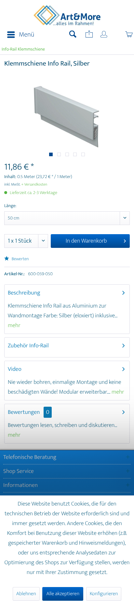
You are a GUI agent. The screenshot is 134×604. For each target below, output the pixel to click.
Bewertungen (24, 412)
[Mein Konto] (104, 34)
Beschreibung (24, 293)
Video (14, 369)
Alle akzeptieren (62, 593)
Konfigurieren (104, 593)
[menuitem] (18, 34)
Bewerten (20, 259)
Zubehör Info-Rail (28, 346)
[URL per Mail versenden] (88, 34)
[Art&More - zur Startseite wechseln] (67, 15)
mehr (14, 325)
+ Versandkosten (34, 184)
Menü (26, 34)
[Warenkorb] (122, 34)
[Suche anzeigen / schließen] (72, 34)
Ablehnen (26, 593)
